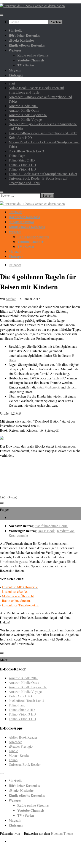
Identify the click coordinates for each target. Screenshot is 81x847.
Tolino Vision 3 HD (22, 164)
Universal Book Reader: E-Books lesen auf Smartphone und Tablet (38, 180)
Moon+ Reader (19, 755)
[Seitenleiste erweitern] (1, 503)
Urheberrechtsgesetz (14, 561)
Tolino (13, 760)
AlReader (15, 741)
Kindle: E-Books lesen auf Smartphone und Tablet (43, 133)
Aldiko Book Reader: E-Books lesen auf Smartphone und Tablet (36, 89)
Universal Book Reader (25, 764)
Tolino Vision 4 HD (22, 169)
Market (11, 298)
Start (12, 83)
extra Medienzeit (48, 387)
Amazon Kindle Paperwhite (28, 115)
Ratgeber (15, 264)
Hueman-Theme (62, 833)
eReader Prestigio (21, 746)
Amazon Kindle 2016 (23, 105)
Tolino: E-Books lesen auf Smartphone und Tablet (43, 173)
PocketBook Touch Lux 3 (26, 151)
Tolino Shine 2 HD (22, 160)
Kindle (13, 750)
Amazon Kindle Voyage (25, 119)
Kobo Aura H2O (20, 137)
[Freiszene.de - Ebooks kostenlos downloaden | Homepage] (32, 5)
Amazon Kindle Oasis (24, 110)
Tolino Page (17, 155)
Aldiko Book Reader (23, 737)
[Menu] (1, 15)
